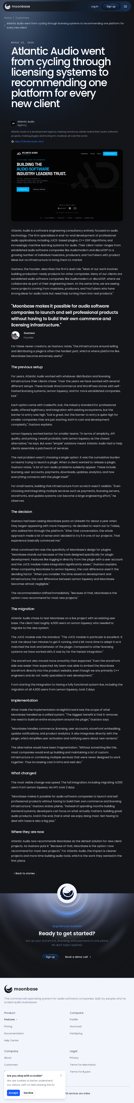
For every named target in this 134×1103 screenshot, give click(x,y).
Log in (94, 6)
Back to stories (25, 873)
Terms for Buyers (80, 1071)
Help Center (11, 1040)
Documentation (14, 1033)
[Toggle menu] (125, 6)
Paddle (74, 1019)
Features (9, 1019)
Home (8, 18)
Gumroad (75, 1026)
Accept (13, 1093)
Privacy (74, 1057)
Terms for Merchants (83, 1064)
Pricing (8, 1026)
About (8, 1057)
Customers (22, 18)
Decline (28, 1093)
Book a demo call (76, 957)
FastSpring (76, 1033)
